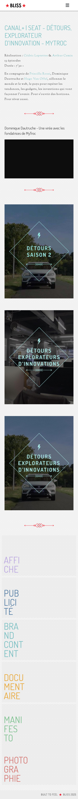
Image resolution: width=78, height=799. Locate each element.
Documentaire (14, 686)
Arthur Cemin (62, 56)
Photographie (16, 769)
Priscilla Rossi (40, 74)
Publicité (11, 602)
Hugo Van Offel (36, 79)
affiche (12, 564)
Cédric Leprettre (36, 56)
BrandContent (13, 639)
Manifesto (13, 729)
